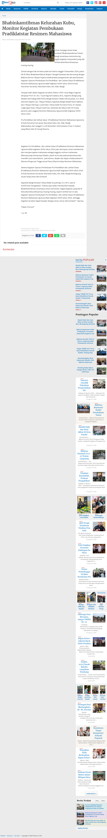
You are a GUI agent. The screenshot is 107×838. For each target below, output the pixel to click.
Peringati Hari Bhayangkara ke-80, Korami (84, 707)
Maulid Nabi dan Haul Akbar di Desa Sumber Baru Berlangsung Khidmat (85, 267)
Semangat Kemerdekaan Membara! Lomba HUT (98, 519)
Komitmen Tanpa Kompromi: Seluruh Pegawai (98, 733)
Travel (62, 9)
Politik (26, 9)
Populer (100, 9)
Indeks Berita (91, 793)
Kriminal (35, 9)
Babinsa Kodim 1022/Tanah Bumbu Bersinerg (81, 699)
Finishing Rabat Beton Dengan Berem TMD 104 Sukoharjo (85, 370)
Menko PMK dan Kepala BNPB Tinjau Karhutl (81, 610)
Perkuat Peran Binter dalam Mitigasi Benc (84, 774)
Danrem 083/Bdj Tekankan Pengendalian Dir (84, 385)
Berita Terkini (84, 800)
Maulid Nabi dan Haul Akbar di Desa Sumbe (84, 431)
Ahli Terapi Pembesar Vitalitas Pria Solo (84, 527)
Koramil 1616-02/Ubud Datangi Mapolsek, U (103, 700)
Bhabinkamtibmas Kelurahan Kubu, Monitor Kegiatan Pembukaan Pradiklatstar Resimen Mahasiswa (38, 28)
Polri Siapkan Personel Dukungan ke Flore (84, 549)
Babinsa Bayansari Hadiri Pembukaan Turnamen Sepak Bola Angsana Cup (85, 277)
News (8, 9)
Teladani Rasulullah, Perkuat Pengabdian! (84, 477)
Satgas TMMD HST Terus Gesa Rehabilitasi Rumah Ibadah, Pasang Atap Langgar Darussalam (84, 297)
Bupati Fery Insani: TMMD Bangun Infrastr (95, 700)
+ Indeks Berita (82, 828)
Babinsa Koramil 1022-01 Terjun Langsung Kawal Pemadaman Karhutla (84, 286)
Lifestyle (53, 9)
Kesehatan (89, 9)
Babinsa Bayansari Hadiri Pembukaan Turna (98, 410)
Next (103, 800)
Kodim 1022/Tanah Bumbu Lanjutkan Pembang (84, 667)
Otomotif (70, 9)
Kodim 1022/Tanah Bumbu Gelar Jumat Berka (88, 700)
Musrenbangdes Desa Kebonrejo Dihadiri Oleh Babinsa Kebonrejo (84, 306)
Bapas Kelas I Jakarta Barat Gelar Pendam (84, 641)
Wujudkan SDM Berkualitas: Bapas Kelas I (84, 754)
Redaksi (3, 836)
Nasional (17, 9)
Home (4, 16)
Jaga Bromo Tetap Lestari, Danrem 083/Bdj (101, 610)
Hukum (44, 9)
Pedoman (10, 836)
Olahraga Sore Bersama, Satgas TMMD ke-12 (84, 618)
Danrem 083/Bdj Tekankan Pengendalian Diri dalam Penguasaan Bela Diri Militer (94, 806)
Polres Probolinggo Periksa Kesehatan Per (84, 573)
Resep (79, 9)
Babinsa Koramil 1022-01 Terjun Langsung (84, 455)
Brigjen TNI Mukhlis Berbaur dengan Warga (91, 609)
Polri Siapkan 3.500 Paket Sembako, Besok (84, 518)
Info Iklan (17, 836)
